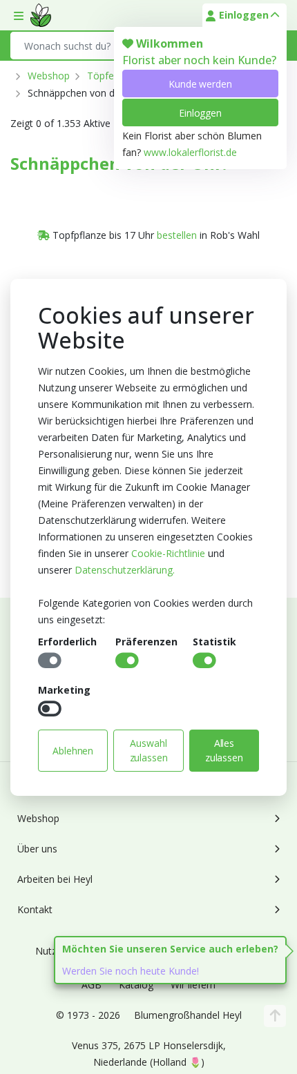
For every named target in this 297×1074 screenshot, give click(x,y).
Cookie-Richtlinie (168, 553)
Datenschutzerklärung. (125, 569)
